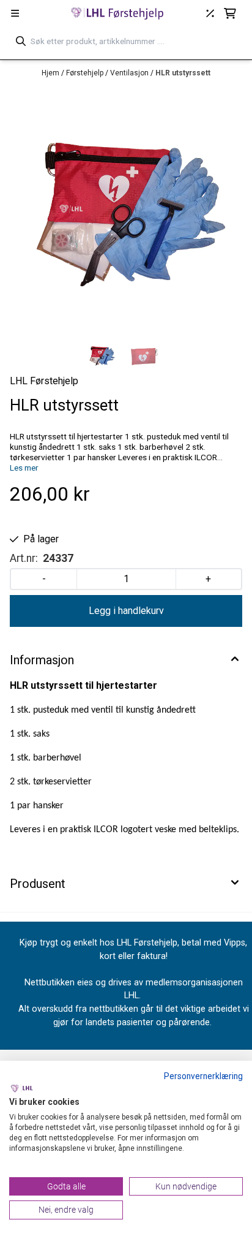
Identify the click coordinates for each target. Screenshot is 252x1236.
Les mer (24, 467)
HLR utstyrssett (182, 73)
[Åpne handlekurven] (230, 13)
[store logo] (117, 13)
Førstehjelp (85, 73)
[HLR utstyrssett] (126, 210)
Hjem (51, 73)
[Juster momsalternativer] (210, 13)
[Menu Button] (15, 13)
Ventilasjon (130, 73)
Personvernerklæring (203, 1076)
